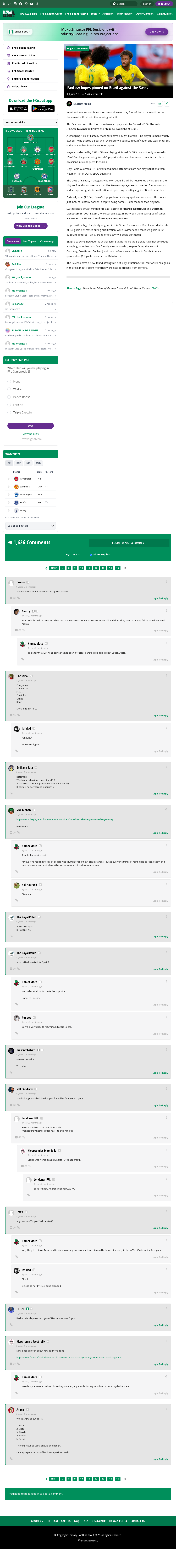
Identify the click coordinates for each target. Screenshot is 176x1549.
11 (88, 568)
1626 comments (94, 94)
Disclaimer (99, 1521)
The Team (52, 1521)
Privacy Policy (118, 1521)
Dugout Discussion (77, 48)
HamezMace (35, 643)
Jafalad (26, 728)
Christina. (22, 676)
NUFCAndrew (24, 1089)
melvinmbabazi (25, 1050)
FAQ (76, 1521)
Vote (30, 425)
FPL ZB (20, 1309)
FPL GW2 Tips (28, 13)
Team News (124, 13)
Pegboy (26, 1017)
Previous (46, 568)
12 (96, 568)
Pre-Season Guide (51, 13)
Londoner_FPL (30, 1118)
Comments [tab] (13, 241)
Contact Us (138, 1521)
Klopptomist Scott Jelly (42, 1150)
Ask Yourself (29, 885)
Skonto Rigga (74, 288)
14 (110, 568)
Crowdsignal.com (31, 439)
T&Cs (85, 1521)
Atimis (20, 1409)
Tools (94, 13)
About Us (37, 1521)
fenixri (20, 582)
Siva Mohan (23, 810)
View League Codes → (30, 225)
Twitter (156, 288)
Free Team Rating (76, 13)
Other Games (144, 13)
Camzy (26, 611)
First (54, 568)
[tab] (9, 463)
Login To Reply (160, 598)
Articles (107, 13)
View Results (31, 434)
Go (114, 4)
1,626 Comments (31, 542)
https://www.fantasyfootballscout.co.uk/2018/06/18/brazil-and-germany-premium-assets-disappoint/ (69, 1357)
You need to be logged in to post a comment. (36, 1493)
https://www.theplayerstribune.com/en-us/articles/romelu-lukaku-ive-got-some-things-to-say (64, 819)
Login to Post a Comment (129, 543)
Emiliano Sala (24, 767)
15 (117, 568)
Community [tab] (47, 241)
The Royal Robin (26, 917)
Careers (66, 1521)
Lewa (19, 1212)
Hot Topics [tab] (29, 241)
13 (103, 568)
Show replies (101, 554)
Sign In (147, 3)
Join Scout (164, 3)
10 (81, 568)
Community (164, 13)
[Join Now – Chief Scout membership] (88, 32)
